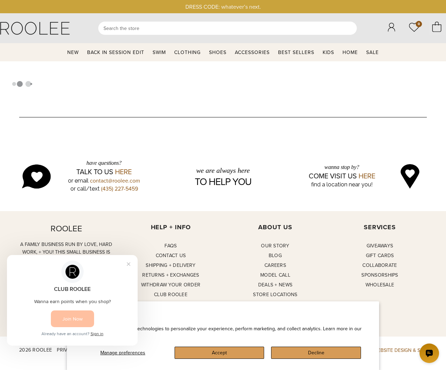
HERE (123, 172)
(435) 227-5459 (119, 188)
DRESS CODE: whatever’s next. (223, 6)
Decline (316, 352)
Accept (219, 352)
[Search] (227, 28)
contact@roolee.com (115, 180)
